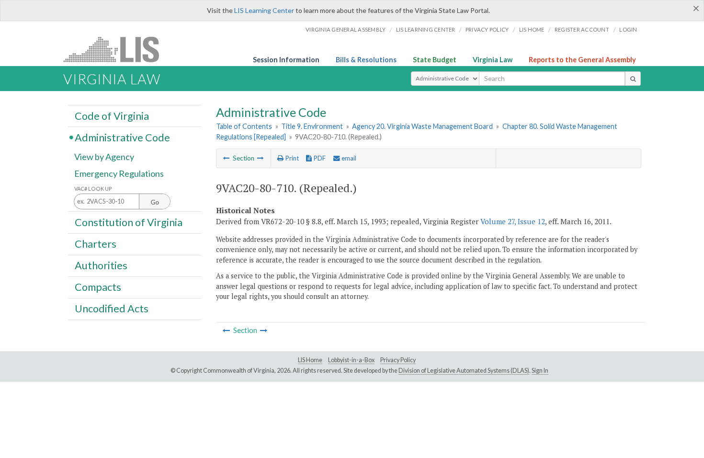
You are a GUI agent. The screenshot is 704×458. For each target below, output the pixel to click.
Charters (95, 244)
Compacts (98, 287)
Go (154, 202)
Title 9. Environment (312, 126)
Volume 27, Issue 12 (512, 221)
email (348, 158)
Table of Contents (244, 126)
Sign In (540, 370)
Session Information (286, 60)
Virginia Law (492, 60)
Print (291, 158)
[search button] (633, 78)
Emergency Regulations (119, 173)
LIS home (532, 29)
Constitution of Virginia (128, 222)
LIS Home (310, 360)
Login (628, 29)
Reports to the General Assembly (582, 60)
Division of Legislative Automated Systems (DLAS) (463, 370)
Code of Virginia (112, 115)
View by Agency (104, 156)
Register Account (582, 29)
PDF (319, 158)
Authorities (101, 265)
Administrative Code (122, 137)
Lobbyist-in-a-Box (351, 360)
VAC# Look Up (93, 188)
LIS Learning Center (264, 10)
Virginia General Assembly (346, 29)
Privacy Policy (487, 29)
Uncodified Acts (111, 308)
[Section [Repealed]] (226, 158)
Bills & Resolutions (366, 60)
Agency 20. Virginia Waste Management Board (422, 126)
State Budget (434, 60)
